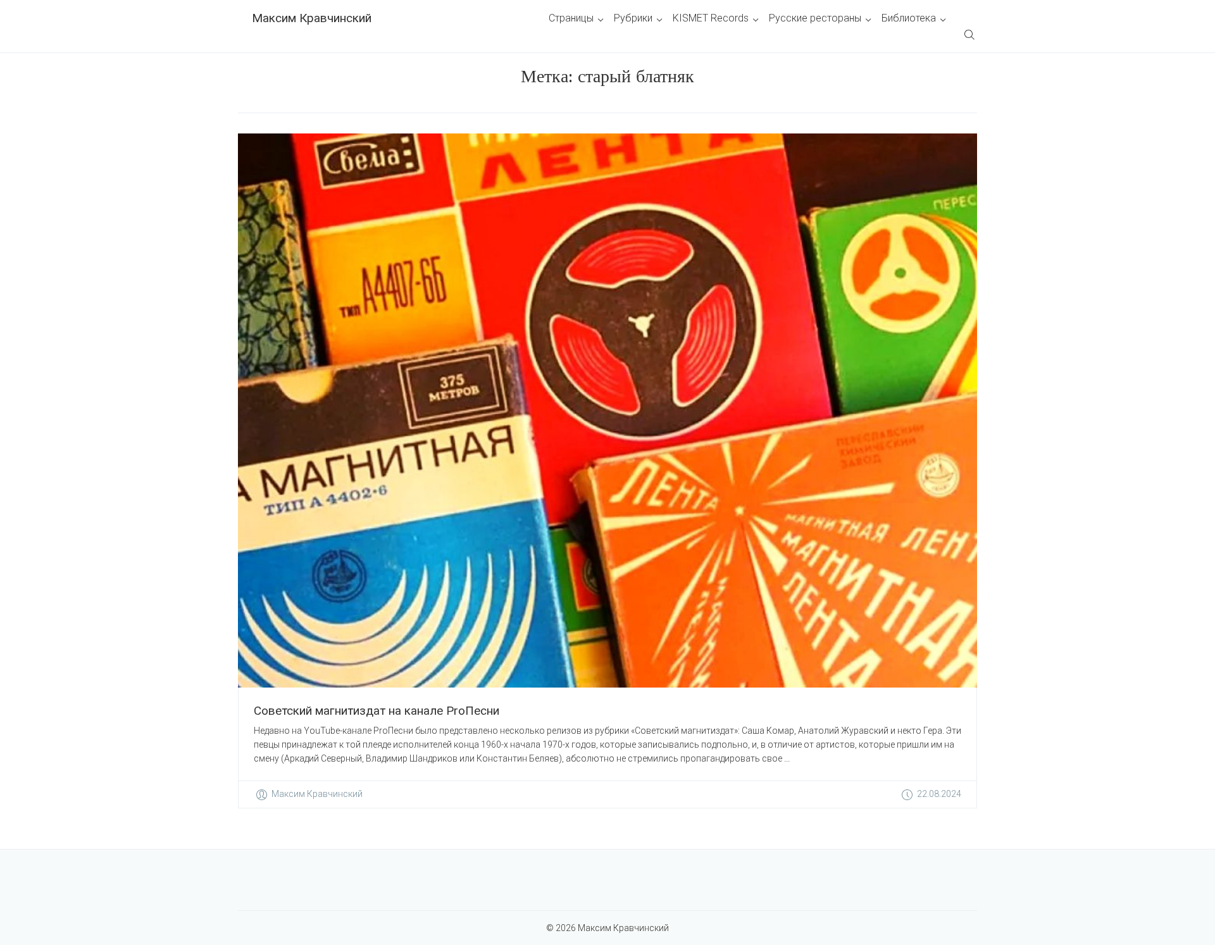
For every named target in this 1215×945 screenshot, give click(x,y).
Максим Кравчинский (311, 18)
